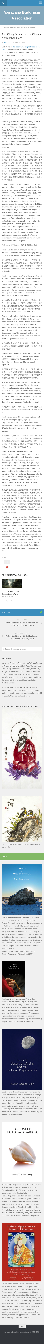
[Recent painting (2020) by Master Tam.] (22, 788)
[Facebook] (40, 612)
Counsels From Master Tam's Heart (18, 27)
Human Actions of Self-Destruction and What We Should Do (10, 594)
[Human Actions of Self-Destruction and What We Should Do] (12, 583)
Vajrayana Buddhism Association (22, 15)
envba (7, 42)
